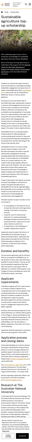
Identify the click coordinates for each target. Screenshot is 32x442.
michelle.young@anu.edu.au (19, 359)
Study (6, 12)
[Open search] (26, 4)
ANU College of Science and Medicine (17, 4)
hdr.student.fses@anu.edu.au (12, 380)
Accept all (22, 436)
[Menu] (30, 5)
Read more (5, 431)
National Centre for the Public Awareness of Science (15, 67)
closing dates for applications (14, 365)
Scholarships (14, 12)
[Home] (2, 12)
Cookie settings (8, 436)
